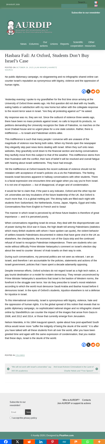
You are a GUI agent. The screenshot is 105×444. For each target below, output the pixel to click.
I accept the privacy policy (24, 418)
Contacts (86, 400)
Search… (82, 2)
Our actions (44, 44)
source (9, 70)
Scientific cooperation (76, 44)
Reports (64, 44)
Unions (54, 44)
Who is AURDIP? (71, 400)
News (23, 44)
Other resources (90, 44)
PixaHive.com (66, 435)
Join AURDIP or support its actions (74, 403)
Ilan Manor (41, 67)
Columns (34, 44)
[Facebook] (84, 91)
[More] (98, 91)
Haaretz (52, 67)
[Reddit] (93, 91)
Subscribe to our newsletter (86, 13)
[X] (88, 91)
